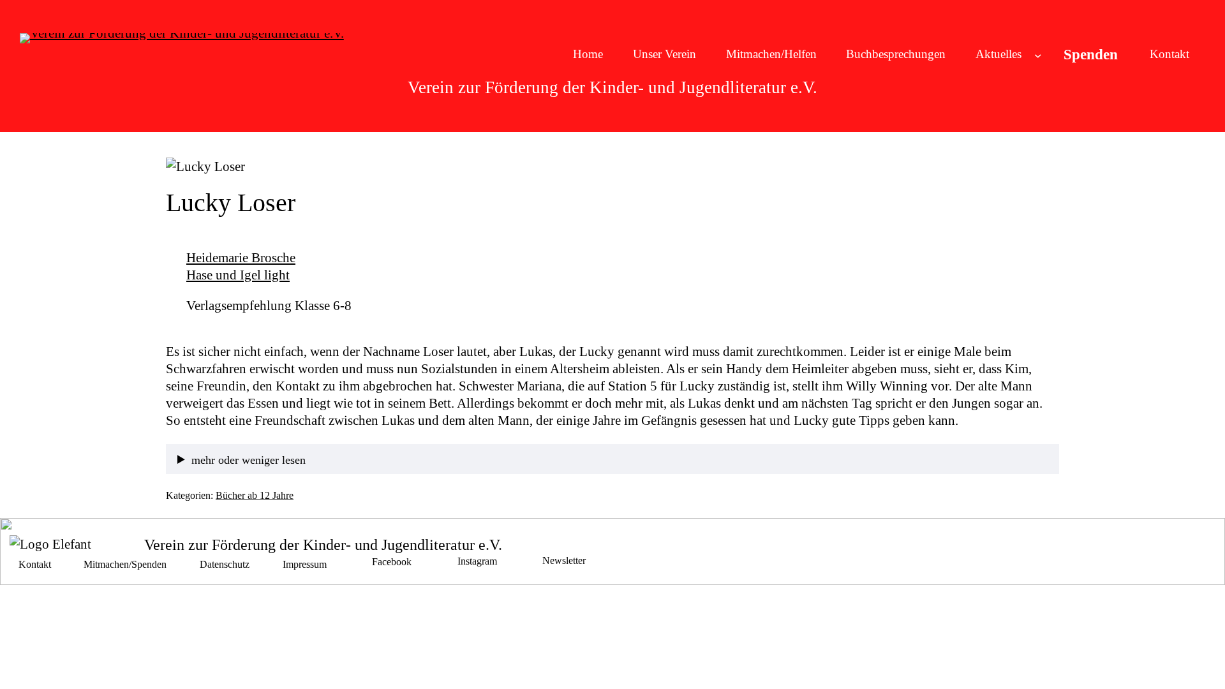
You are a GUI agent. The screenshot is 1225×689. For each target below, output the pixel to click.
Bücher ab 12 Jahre (254, 495)
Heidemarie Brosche (240, 257)
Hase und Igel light (238, 274)
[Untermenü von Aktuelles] (1038, 55)
